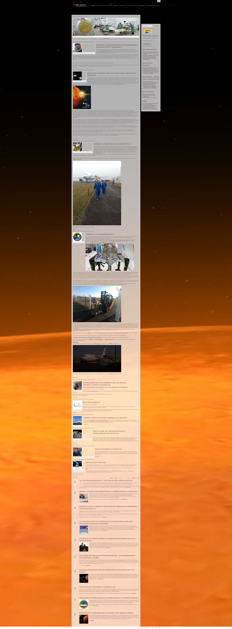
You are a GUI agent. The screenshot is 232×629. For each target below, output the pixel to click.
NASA (144, 101)
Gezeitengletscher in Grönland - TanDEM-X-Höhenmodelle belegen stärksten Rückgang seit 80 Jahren (150, 86)
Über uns (110, 5)
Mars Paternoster (141, 5)
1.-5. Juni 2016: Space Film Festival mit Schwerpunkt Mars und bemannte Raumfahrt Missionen (106, 523)
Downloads (158, 627)
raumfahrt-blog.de (147, 64)
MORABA (93, 242)
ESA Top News (148, 92)
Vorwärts (133, 477)
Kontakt (158, 5)
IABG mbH (103, 242)
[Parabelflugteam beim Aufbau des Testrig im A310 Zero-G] (77, 385)
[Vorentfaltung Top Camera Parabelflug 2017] (82, 146)
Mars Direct (134, 5)
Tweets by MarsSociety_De (147, 40)
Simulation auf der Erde (150, 5)
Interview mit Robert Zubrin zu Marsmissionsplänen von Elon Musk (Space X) (107, 540)
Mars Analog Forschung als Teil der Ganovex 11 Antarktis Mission (108, 598)
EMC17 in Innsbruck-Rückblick (108, 449)
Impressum (139, 627)
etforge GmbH (112, 242)
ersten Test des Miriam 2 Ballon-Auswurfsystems (98, 420)
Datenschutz (147, 627)
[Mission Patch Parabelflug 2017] (79, 237)
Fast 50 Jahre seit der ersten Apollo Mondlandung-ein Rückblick (109, 432)
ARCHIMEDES (122, 5)
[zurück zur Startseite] (79, 4)
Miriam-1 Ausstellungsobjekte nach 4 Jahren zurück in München (108, 491)
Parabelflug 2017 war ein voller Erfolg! (112, 144)
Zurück (115, 477)
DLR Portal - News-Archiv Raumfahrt (150, 78)
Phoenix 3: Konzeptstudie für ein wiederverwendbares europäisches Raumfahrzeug (150, 58)
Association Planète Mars (106, 50)
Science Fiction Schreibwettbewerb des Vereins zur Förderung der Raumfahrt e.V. (108, 507)
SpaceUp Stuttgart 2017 (96, 462)
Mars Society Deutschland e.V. (78, 16)
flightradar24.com (97, 343)
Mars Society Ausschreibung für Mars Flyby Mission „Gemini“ (106, 613)
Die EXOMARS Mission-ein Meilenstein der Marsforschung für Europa (106, 571)
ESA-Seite (111, 373)
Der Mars (128, 5)
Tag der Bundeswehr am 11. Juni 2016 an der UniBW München (105, 480)
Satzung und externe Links (102, 5)
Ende (138, 477)
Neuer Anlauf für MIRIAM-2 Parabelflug (97, 587)
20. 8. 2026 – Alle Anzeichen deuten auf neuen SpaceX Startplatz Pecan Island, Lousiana (150, 52)
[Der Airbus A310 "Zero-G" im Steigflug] (106, 27)
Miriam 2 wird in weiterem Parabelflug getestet (105, 418)
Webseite (89, 333)
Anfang (111, 477)
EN (159, 1)
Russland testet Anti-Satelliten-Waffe (150, 69)
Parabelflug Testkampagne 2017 (100, 234)
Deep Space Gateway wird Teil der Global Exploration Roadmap (111, 74)
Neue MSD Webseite (91, 402)
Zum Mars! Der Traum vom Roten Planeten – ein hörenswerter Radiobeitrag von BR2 (107, 557)
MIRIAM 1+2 (116, 5)
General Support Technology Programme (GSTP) (119, 239)
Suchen (156, 26)
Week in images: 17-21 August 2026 (149, 97)
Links (153, 627)
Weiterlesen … (75, 229)
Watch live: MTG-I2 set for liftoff (149, 94)
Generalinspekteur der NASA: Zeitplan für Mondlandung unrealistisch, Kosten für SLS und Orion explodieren (151, 72)
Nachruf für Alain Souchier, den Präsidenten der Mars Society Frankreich (117, 46)
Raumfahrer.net (149, 49)
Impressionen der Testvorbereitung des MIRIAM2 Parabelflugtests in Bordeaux (104, 384)
